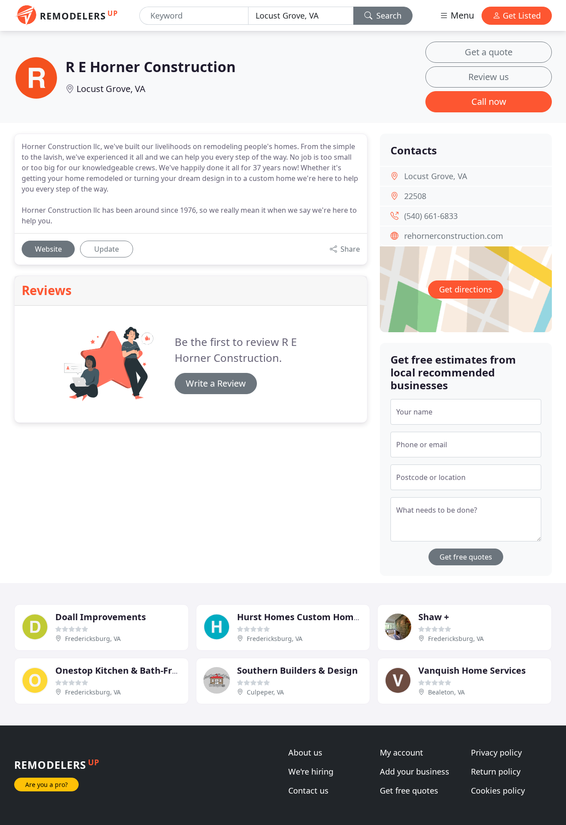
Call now (488, 101)
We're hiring (310, 771)
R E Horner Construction (150, 66)
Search (388, 15)
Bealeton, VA (446, 692)
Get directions (465, 289)
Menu (461, 15)
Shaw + (433, 617)
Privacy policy (496, 752)
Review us (488, 77)
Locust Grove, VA (110, 89)
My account (401, 752)
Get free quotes (466, 557)
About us (305, 752)
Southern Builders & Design (297, 670)
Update (106, 249)
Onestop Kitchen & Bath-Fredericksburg (142, 670)
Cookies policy (498, 790)
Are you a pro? (46, 784)
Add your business (414, 771)
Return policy (495, 771)
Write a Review (216, 383)
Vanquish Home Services (472, 670)
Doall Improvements (100, 617)
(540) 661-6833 (431, 216)
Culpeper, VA (265, 692)
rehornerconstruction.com (453, 235)
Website (48, 249)
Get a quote (488, 52)
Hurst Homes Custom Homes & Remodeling (332, 617)
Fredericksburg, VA (93, 638)
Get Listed (521, 15)
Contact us (308, 790)
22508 (415, 196)
